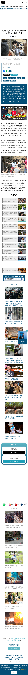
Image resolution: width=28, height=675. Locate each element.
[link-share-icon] (10, 71)
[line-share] (7, 71)
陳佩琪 (9, 78)
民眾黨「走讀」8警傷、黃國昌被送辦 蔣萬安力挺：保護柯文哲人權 (10, 207)
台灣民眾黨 (6, 80)
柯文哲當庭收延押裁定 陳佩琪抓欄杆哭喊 (10, 239)
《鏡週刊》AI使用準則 (14, 659)
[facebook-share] (4, 71)
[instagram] (16, 662)
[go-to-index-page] (11, 36)
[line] (9, 662)
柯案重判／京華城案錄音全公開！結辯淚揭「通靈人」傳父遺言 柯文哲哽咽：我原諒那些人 (10, 258)
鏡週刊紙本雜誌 (15, 638)
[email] (19, 662)
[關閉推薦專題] (27, 331)
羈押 (23, 78)
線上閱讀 (14, 649)
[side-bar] (26, 2)
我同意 (14, 672)
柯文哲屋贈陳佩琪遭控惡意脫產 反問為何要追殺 (10, 245)
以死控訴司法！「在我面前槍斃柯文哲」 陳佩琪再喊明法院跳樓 (10, 233)
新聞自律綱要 (20, 657)
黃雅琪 (8, 67)
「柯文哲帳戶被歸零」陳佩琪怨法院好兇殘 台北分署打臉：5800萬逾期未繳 (10, 252)
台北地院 (19, 78)
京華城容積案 (13, 80)
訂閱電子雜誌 (18, 655)
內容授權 (7, 657)
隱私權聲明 (23, 669)
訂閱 (18, 504)
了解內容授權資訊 (15, 640)
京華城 (14, 78)
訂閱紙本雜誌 (2, 2)
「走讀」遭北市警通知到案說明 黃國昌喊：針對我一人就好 (10, 200)
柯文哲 (5, 78)
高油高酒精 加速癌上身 (11, 342)
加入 (6, 504)
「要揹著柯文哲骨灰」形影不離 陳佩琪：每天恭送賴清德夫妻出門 (10, 226)
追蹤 (12, 504)
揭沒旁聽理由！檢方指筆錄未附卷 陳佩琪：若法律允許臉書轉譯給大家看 (10, 213)
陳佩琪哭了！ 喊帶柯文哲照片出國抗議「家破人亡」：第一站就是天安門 (10, 220)
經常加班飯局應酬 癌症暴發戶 (10, 270)
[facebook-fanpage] (13, 662)
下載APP (13, 657)
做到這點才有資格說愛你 (11, 379)
